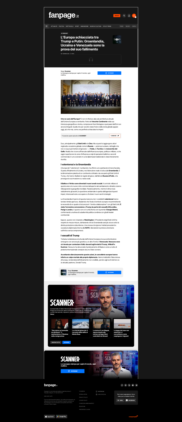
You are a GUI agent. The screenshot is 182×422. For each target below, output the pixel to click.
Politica (61, 26)
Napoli (134, 26)
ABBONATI (117, 15)
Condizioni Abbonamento (86, 403)
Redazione (82, 406)
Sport (77, 26)
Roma (121, 26)
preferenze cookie (84, 409)
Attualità (54, 26)
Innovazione (84, 26)
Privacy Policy (83, 397)
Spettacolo (69, 26)
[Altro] (52, 314)
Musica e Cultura (95, 26)
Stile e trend (107, 26)
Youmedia (82, 391)
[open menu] (46, 26)
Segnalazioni (83, 394)
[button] (49, 416)
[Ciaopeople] (133, 417)
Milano (128, 26)
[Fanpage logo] (61, 15)
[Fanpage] (50, 385)
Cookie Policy (83, 400)
